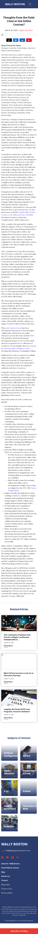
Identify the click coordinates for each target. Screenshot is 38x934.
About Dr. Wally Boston (10, 864)
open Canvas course (13, 328)
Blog (3, 872)
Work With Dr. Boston (10, 868)
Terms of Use (6, 889)
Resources (5, 876)
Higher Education (26, 30)
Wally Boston (15, 4)
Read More (8, 646)
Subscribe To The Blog (19, 931)
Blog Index (5, 884)
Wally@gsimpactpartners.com (17, 850)
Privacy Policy (6, 893)
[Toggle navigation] (30, 4)
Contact (4, 880)
